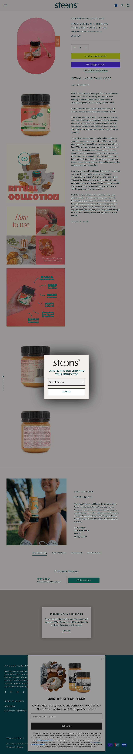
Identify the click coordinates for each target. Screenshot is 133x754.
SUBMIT (66, 391)
